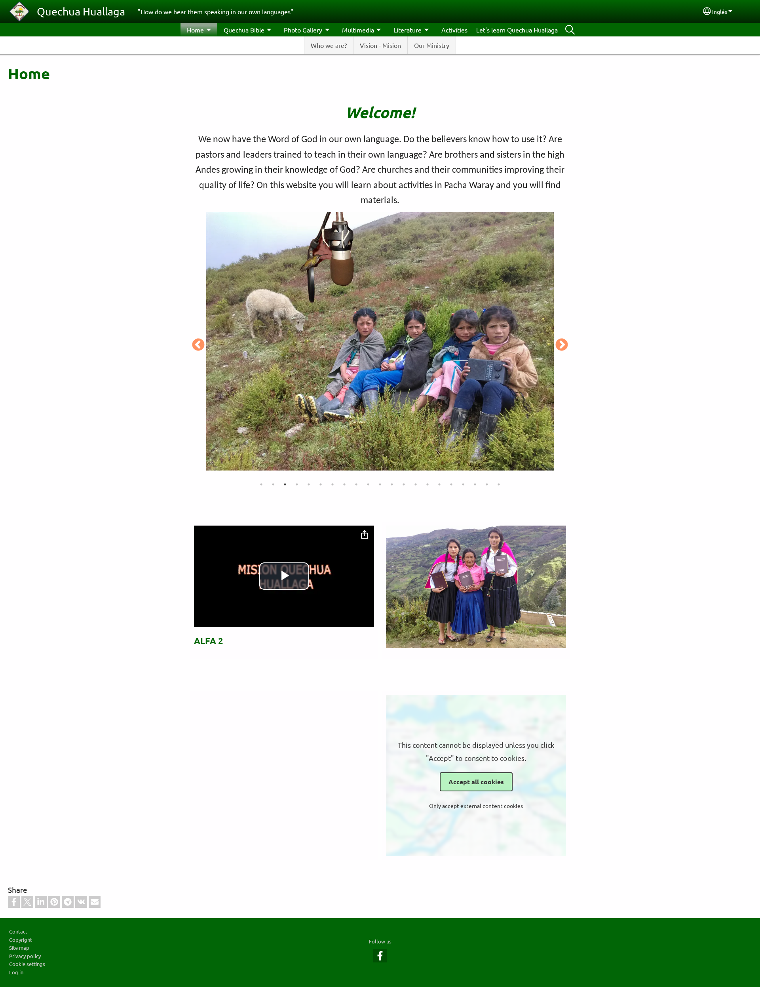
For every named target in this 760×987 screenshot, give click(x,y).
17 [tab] (451, 484)
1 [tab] (261, 484)
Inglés (719, 11)
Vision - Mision (380, 45)
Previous (198, 345)
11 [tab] (380, 484)
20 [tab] (487, 484)
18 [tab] (463, 484)
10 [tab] (368, 484)
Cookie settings (27, 963)
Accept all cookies (476, 781)
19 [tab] (475, 484)
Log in (16, 972)
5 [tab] (309, 484)
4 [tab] (297, 484)
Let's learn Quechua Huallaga (517, 30)
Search (570, 29)
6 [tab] (321, 484)
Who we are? (329, 45)
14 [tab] (416, 484)
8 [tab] (344, 484)
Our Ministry (431, 45)
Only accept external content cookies (476, 805)
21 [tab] (499, 484)
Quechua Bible (244, 30)
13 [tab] (404, 484)
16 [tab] (439, 484)
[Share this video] (364, 535)
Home (195, 30)
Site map (19, 947)
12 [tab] (392, 484)
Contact (18, 931)
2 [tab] (273, 484)
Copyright (20, 939)
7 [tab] (332, 484)
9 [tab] (356, 484)
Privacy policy (25, 956)
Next (561, 345)
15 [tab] (427, 484)
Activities (454, 30)
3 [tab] (285, 484)
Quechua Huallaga (81, 11)
